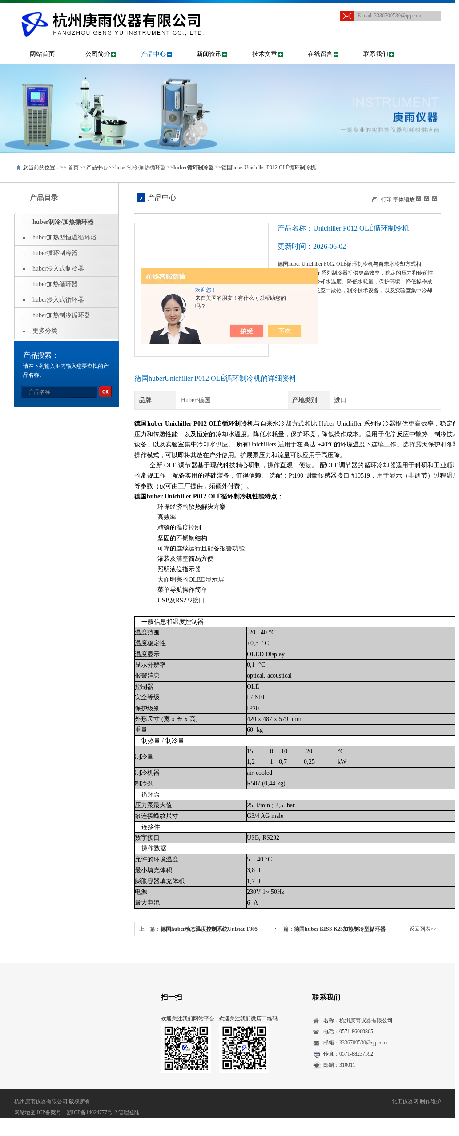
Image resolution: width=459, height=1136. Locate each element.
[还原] (426, 198)
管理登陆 (129, 1112)
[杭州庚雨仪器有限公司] (136, 11)
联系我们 (375, 54)
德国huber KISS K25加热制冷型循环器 (340, 929)
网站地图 (25, 1112)
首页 (73, 167)
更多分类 (44, 330)
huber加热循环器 (55, 284)
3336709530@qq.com (397, 15)
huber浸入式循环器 (58, 299)
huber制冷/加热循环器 (140, 167)
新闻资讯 (209, 54)
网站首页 (42, 54)
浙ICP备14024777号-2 (92, 1112)
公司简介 (97, 54)
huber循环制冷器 (55, 253)
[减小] (418, 198)
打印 (386, 199)
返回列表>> (423, 929)
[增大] (433, 198)
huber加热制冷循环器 (61, 315)
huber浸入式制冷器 (58, 268)
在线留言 (320, 54)
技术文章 (264, 54)
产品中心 (153, 54)
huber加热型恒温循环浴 (64, 237)
